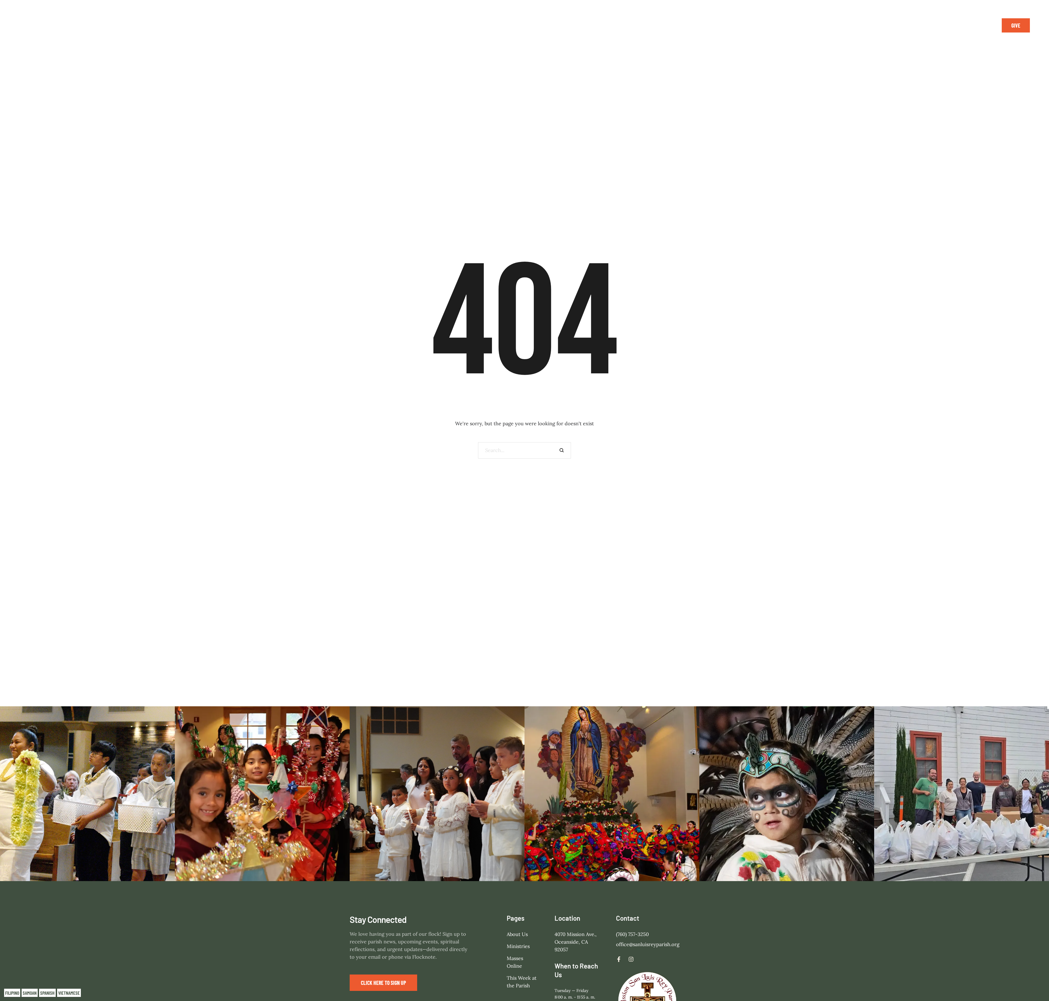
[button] (1016, 25)
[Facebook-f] (970, 25)
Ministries (518, 946)
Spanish (47, 993)
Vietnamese (69, 993)
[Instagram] (982, 25)
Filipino (12, 993)
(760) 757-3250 (632, 934)
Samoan (30, 993)
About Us (517, 934)
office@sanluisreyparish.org (647, 944)
